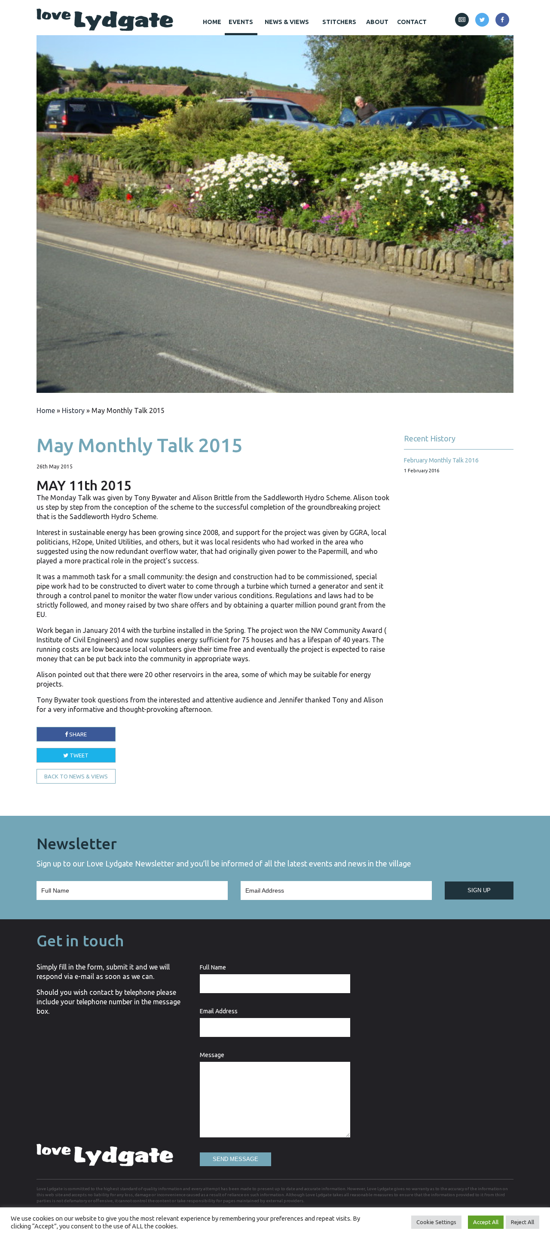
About (377, 21)
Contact (412, 21)
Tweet (78, 755)
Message (212, 1055)
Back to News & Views (76, 776)
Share (77, 734)
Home (212, 21)
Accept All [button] (485, 1222)
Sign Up (479, 890)
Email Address (219, 1011)
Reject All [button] (522, 1222)
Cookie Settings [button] (436, 1222)
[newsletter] (462, 20)
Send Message (235, 1159)
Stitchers (339, 21)
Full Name (213, 967)
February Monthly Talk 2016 (441, 460)
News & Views (287, 21)
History (73, 410)
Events (241, 21)
